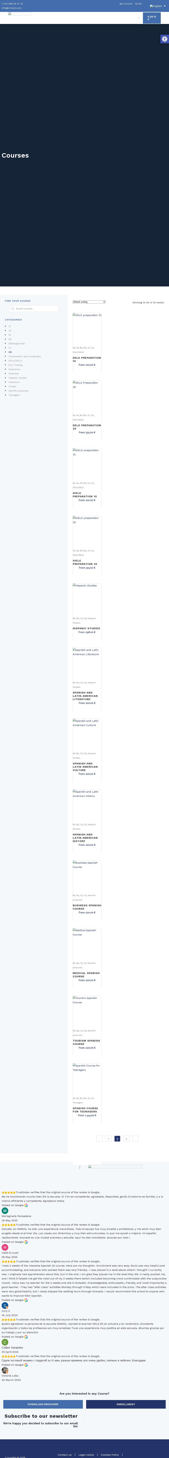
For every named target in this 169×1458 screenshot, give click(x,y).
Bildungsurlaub (17, 343)
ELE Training (15, 365)
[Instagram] (160, 1448)
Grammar (14, 373)
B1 (10, 335)
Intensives (14, 382)
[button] (164, 39)
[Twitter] (151, 1448)
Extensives (14, 369)
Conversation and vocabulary (25, 356)
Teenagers (14, 395)
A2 (10, 330)
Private (12, 386)
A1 (10, 326)
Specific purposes (19, 390)
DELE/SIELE (15, 360)
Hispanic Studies (18, 377)
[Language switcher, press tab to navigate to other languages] (157, 6)
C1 (10, 347)
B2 (10, 339)
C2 (10, 352)
